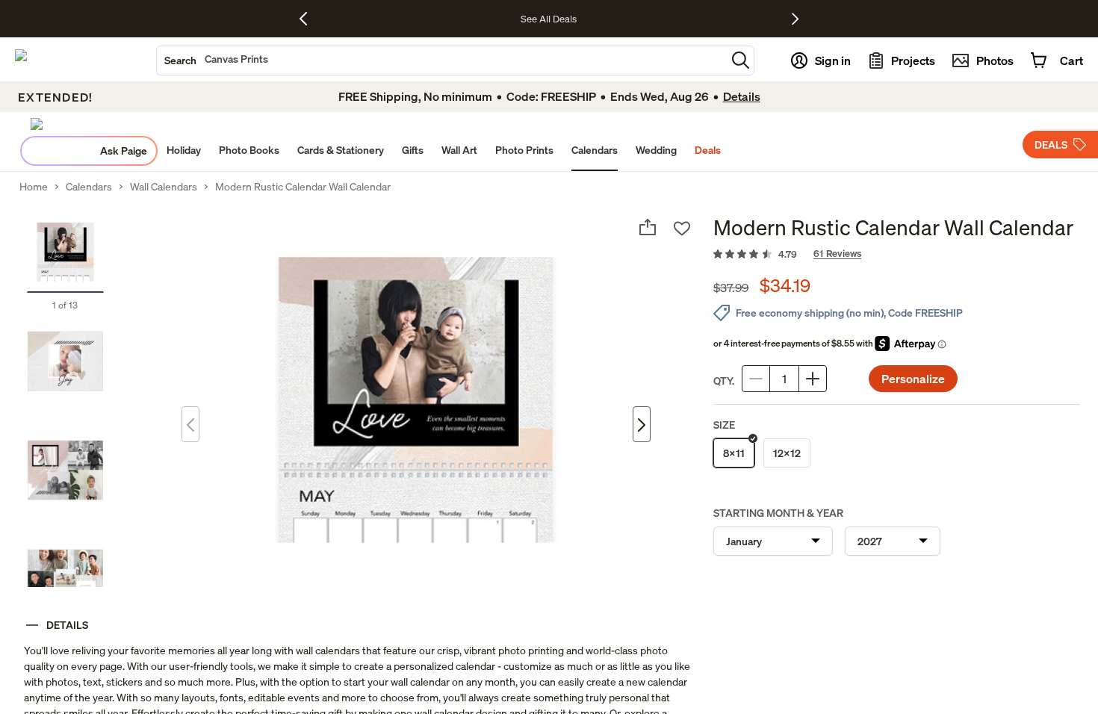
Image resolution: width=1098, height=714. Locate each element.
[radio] (733, 453)
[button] (741, 60)
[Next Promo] (795, 19)
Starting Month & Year (778, 513)
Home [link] (33, 186)
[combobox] (441, 60)
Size (724, 424)
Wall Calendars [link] (163, 186)
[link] (896, 254)
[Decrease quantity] (755, 378)
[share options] (647, 227)
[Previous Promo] (309, 18)
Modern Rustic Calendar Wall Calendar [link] (303, 186)
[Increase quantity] (812, 378)
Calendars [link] (89, 186)
